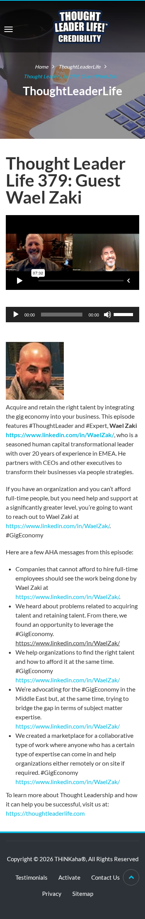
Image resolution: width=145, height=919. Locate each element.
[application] (72, 314)
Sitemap (82, 893)
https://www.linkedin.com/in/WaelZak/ (60, 434)
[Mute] (107, 314)
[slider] (124, 314)
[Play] (16, 314)
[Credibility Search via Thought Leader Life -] (81, 25)
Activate (69, 877)
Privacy (51, 893)
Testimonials (31, 877)
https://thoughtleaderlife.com (45, 813)
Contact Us (105, 877)
